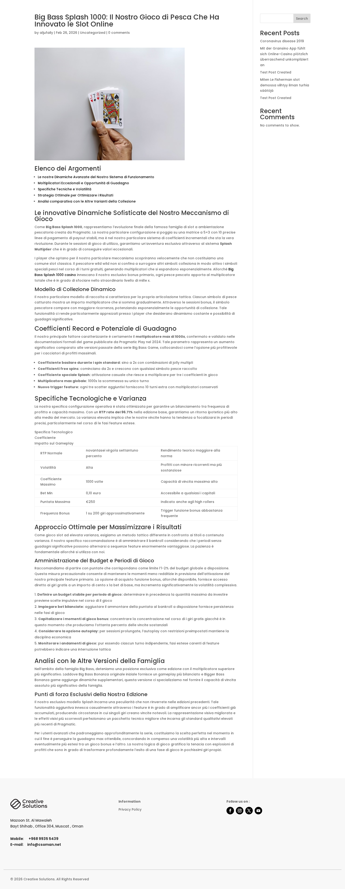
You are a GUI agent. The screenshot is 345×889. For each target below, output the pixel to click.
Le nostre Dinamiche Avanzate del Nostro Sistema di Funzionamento (96, 177)
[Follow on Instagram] (239, 810)
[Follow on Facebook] (230, 810)
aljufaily (46, 32)
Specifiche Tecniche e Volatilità (64, 189)
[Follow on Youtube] (258, 810)
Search (302, 18)
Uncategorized (92, 32)
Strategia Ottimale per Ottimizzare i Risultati (75, 195)
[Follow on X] (249, 810)
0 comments (119, 32)
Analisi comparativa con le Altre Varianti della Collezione (87, 201)
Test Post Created (275, 72)
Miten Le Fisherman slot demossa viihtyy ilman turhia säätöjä (284, 85)
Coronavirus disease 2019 (282, 41)
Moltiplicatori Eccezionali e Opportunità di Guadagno (83, 183)
